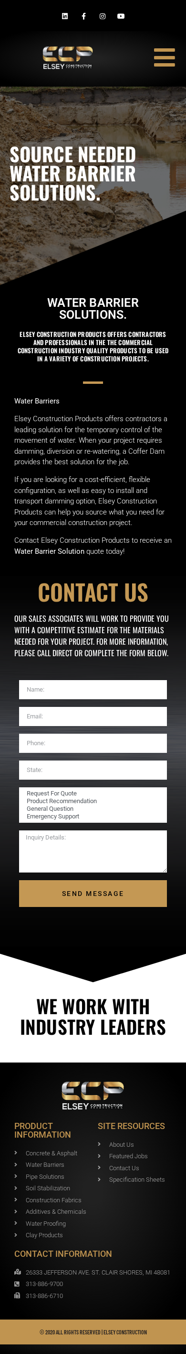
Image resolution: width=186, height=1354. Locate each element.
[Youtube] (121, 16)
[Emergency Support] (91, 816)
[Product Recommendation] (91, 801)
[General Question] (91, 809)
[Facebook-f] (83, 16)
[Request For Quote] (91, 793)
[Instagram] (102, 16)
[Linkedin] (65, 16)
